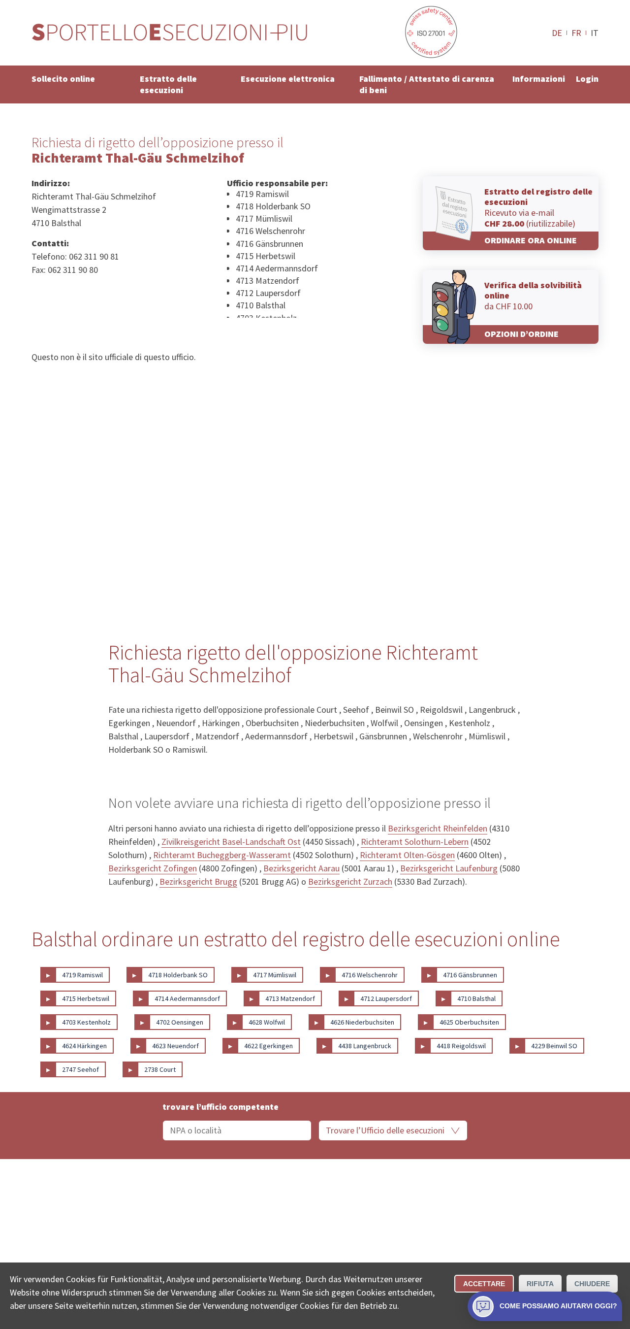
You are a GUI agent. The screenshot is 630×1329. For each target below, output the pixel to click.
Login (587, 78)
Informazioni (538, 78)
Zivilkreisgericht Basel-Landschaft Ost (231, 841)
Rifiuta (540, 1284)
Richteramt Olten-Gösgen (407, 855)
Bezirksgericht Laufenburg (449, 868)
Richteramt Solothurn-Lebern (415, 841)
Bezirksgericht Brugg (198, 881)
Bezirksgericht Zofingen (152, 868)
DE (557, 32)
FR (576, 32)
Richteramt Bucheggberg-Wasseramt (222, 855)
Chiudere (592, 1284)
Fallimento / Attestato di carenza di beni (426, 84)
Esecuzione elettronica (288, 78)
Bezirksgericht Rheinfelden (437, 828)
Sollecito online (63, 78)
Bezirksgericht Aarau (301, 868)
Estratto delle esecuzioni (168, 84)
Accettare (484, 1284)
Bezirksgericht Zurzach (350, 881)
